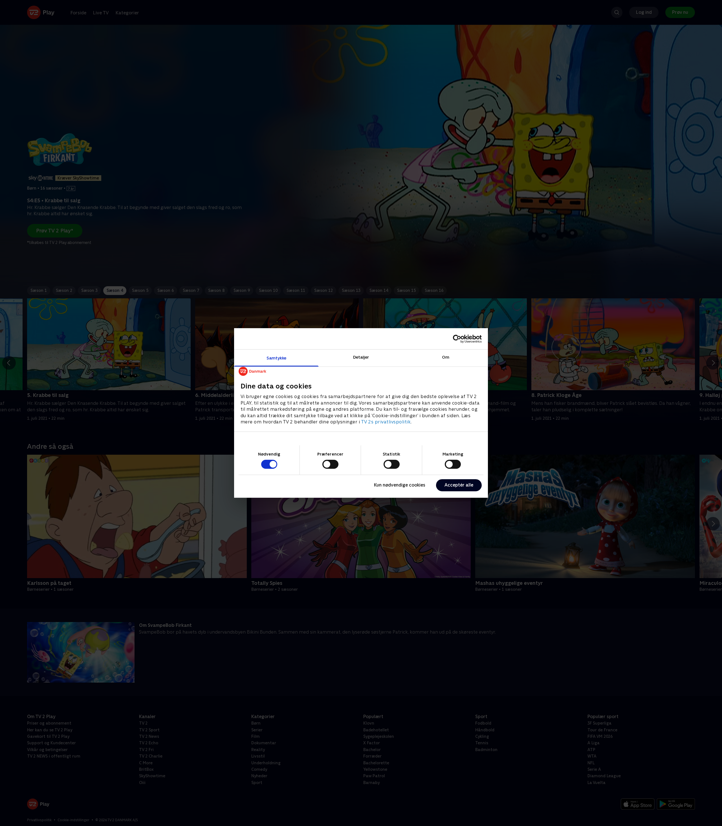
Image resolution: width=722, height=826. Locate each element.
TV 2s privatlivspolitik (386, 422)
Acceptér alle (458, 485)
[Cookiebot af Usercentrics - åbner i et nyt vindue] (457, 338)
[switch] (330, 464)
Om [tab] (445, 357)
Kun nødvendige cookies (399, 485)
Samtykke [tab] (277, 358)
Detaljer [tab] (361, 357)
